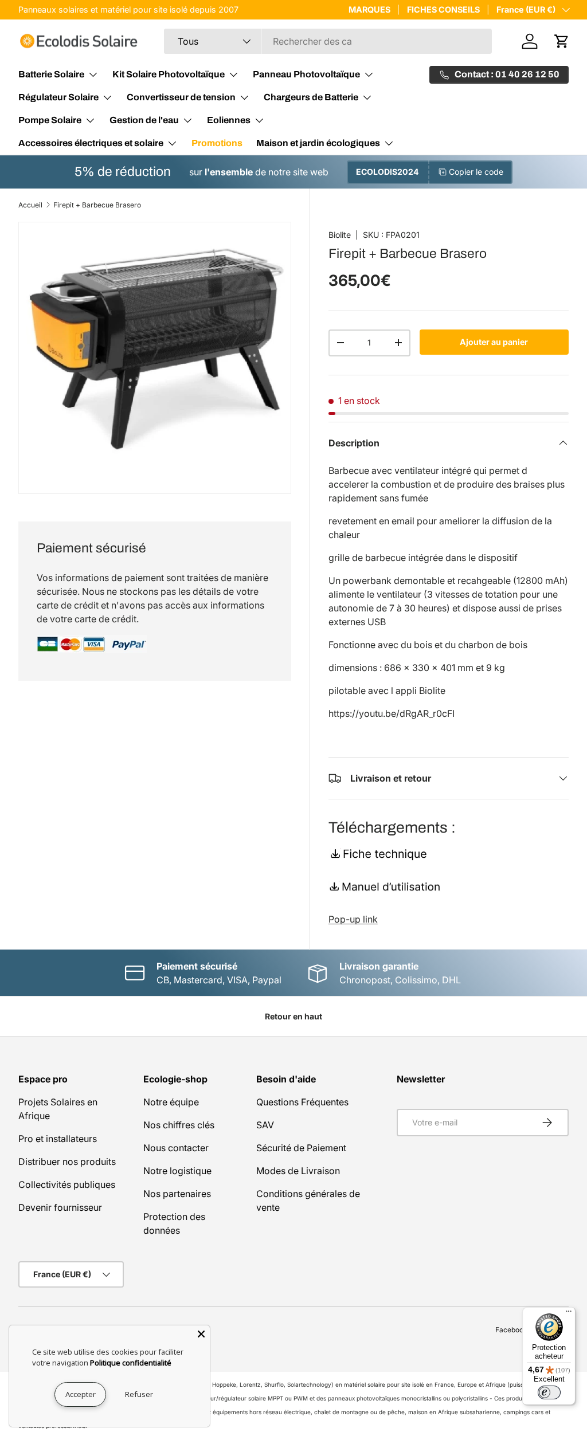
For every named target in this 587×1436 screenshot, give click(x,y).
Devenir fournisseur (60, 1207)
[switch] (549, 1392)
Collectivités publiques (66, 1184)
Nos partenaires (177, 1193)
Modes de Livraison (298, 1170)
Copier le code (476, 171)
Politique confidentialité (130, 1362)
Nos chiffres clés (178, 1125)
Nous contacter (176, 1147)
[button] (561, 41)
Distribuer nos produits (67, 1161)
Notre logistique (177, 1170)
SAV (265, 1125)
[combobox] (328, 41)
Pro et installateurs (57, 1138)
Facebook (511, 1329)
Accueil (30, 205)
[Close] (201, 1334)
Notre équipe (171, 1102)
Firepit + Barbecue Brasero (97, 205)
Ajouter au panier (494, 342)
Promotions (216, 143)
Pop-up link (353, 919)
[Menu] (569, 1314)
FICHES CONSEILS (443, 9)
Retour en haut (293, 1016)
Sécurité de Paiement (301, 1147)
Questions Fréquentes (302, 1102)
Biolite (339, 235)
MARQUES (369, 9)
